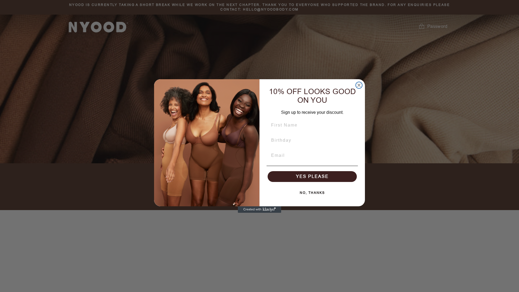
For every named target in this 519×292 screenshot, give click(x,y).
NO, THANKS (312, 193)
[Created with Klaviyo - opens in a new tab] (259, 209)
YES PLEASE (312, 176)
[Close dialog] (359, 85)
